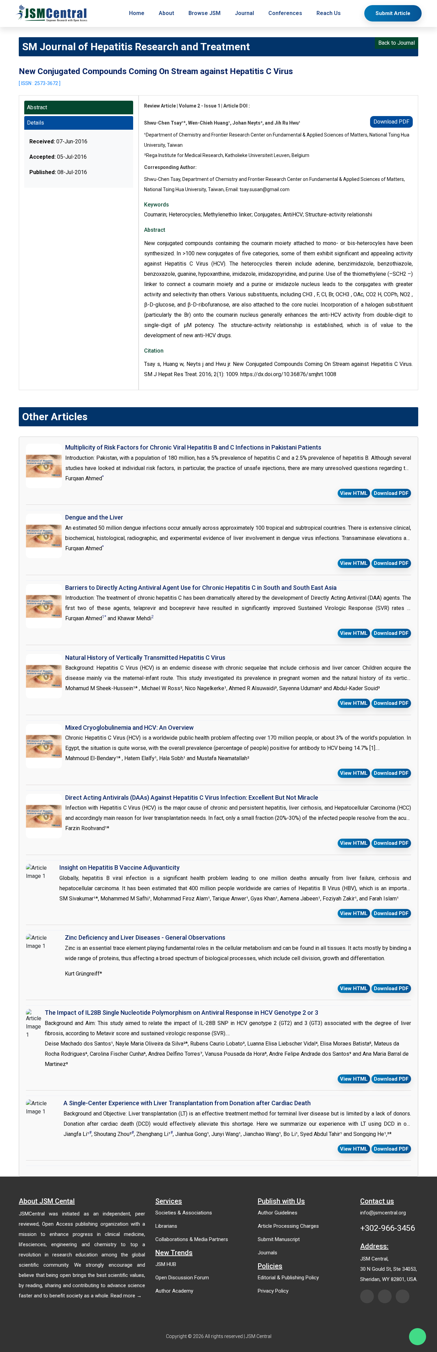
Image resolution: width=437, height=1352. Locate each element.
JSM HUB (165, 1264)
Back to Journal (396, 43)
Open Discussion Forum (182, 1278)
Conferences (285, 13)
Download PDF (391, 121)
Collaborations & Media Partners (191, 1239)
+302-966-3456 (387, 1228)
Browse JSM (204, 13)
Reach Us (328, 13)
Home (136, 13)
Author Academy (174, 1291)
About (166, 13)
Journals (267, 1253)
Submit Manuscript (279, 1239)
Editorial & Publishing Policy (288, 1278)
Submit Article (393, 13)
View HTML (354, 493)
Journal (244, 13)
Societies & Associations (183, 1213)
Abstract (37, 107)
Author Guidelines (277, 1213)
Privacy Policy (273, 1291)
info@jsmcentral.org (383, 1213)
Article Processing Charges (288, 1226)
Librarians (166, 1226)
